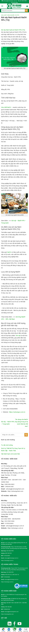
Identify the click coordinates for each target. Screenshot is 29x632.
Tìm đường (3, 631)
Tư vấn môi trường (7, 445)
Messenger (20, 631)
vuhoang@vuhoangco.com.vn (10, 0)
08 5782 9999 (14, 2)
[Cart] (27, 6)
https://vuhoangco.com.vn (7, 560)
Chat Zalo (9, 631)
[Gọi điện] (14, 629)
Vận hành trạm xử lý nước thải (10, 454)
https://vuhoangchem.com (7, 614)
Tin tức (17, 15)
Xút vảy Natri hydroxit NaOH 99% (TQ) (13, 30)
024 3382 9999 (23, 0)
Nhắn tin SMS (25, 631)
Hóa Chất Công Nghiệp (7, 15)
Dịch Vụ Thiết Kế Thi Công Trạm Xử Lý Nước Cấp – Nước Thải (13, 450)
